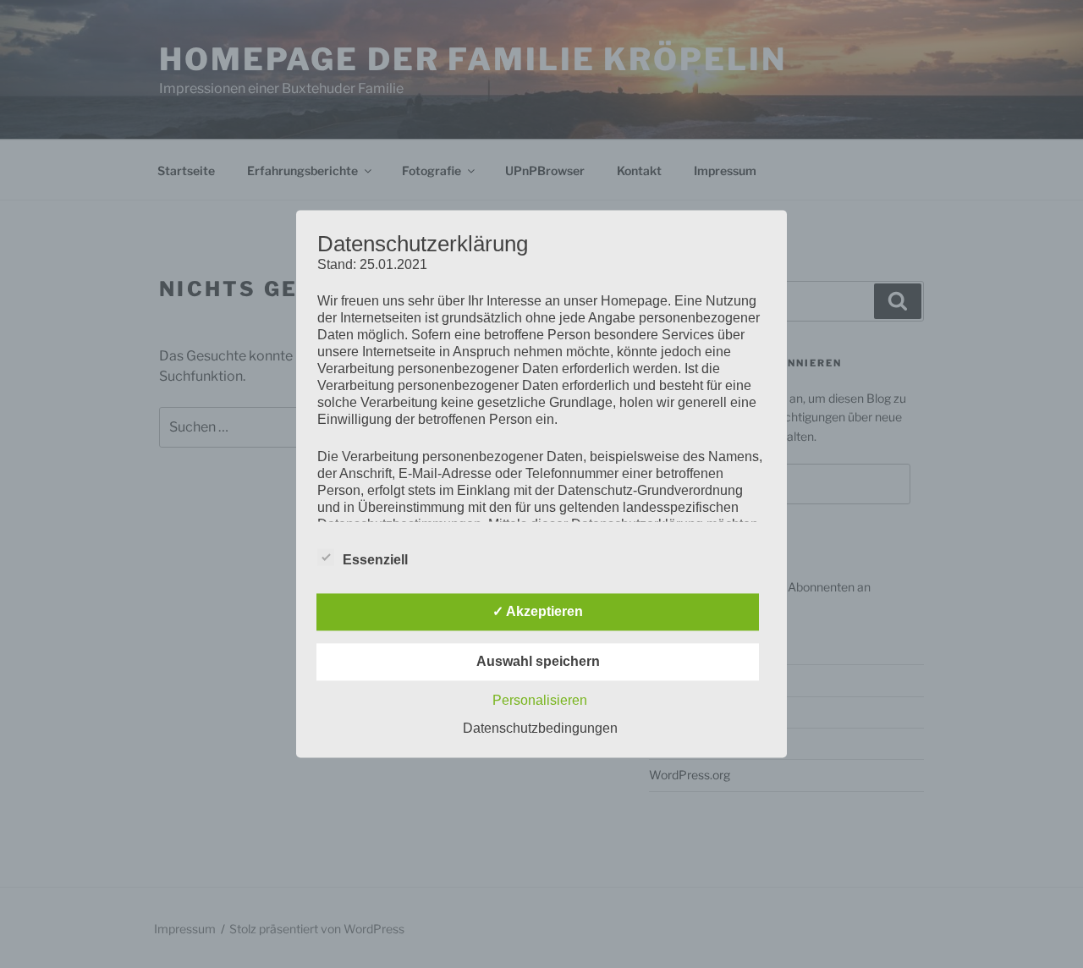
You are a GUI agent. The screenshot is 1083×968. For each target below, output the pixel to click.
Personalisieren (539, 701)
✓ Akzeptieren (537, 612)
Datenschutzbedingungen (540, 729)
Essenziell (375, 560)
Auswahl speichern (538, 662)
